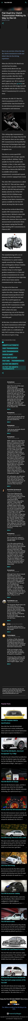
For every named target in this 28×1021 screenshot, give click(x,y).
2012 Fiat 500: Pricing (8, 865)
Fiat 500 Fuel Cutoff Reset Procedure (13, 949)
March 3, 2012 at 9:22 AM (13, 427)
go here (19, 83)
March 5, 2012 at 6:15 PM (13, 438)
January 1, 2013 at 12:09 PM (14, 535)
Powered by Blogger (15, 1013)
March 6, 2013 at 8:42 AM (13, 602)
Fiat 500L (6, 361)
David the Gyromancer (14, 489)
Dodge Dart (7, 354)
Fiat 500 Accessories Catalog (10, 893)
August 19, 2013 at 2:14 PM (14, 636)
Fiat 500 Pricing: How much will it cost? (13, 837)
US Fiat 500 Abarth (10, 364)
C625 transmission (10, 348)
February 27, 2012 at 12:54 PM (14, 414)
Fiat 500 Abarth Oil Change (9, 781)
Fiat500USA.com (12, 600)
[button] (3, 23)
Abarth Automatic (10, 345)
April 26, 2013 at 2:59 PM (16, 624)
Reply (9, 409)
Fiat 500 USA (8, 2)
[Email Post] (3, 342)
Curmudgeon (11, 635)
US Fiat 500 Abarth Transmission (10, 368)
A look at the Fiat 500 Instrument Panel (13, 809)
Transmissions (18, 361)
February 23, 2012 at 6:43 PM (14, 383)
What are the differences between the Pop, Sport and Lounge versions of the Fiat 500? (13, 980)
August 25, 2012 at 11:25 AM (14, 491)
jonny (9, 624)
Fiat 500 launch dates (8, 921)
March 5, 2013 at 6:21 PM (13, 571)
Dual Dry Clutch (9, 357)
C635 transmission (10, 351)
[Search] (26, 2)
